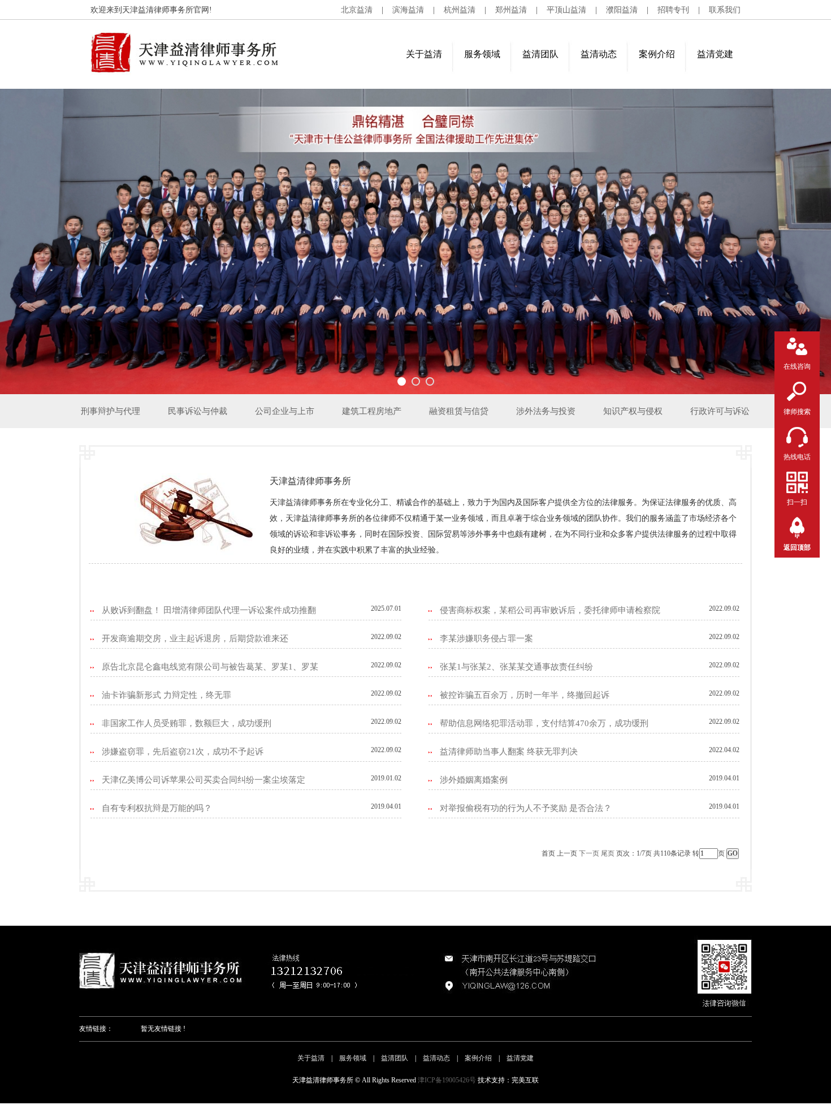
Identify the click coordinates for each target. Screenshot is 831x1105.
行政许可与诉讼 (720, 411)
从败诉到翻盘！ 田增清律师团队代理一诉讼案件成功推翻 (209, 610)
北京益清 (357, 10)
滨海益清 (408, 10)
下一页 (589, 853)
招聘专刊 (673, 10)
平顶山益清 (566, 10)
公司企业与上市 (284, 411)
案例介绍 (657, 54)
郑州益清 (511, 10)
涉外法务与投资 (545, 411)
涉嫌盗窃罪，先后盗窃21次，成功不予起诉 (182, 751)
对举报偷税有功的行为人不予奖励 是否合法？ (526, 808)
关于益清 (424, 54)
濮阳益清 (622, 10)
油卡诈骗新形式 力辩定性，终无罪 (166, 695)
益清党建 (715, 54)
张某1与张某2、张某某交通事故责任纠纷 (516, 666)
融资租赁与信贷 (458, 411)
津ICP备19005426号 (447, 1080)
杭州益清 (459, 10)
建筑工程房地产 (371, 411)
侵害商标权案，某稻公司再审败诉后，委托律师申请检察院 (550, 610)
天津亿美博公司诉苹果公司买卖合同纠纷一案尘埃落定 (203, 779)
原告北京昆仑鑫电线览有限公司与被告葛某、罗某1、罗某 (210, 666)
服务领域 (482, 54)
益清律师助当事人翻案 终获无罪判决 (509, 751)
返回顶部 (797, 547)
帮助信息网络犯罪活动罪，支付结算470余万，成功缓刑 (544, 723)
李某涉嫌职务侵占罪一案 (486, 638)
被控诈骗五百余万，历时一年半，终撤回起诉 (524, 695)
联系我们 (725, 10)
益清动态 (599, 54)
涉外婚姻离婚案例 (474, 779)
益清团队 (540, 54)
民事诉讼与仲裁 (197, 411)
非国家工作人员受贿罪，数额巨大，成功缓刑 (186, 723)
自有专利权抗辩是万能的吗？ (157, 808)
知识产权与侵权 (633, 411)
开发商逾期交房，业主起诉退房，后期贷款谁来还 (195, 638)
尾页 (607, 853)
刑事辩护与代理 (110, 411)
